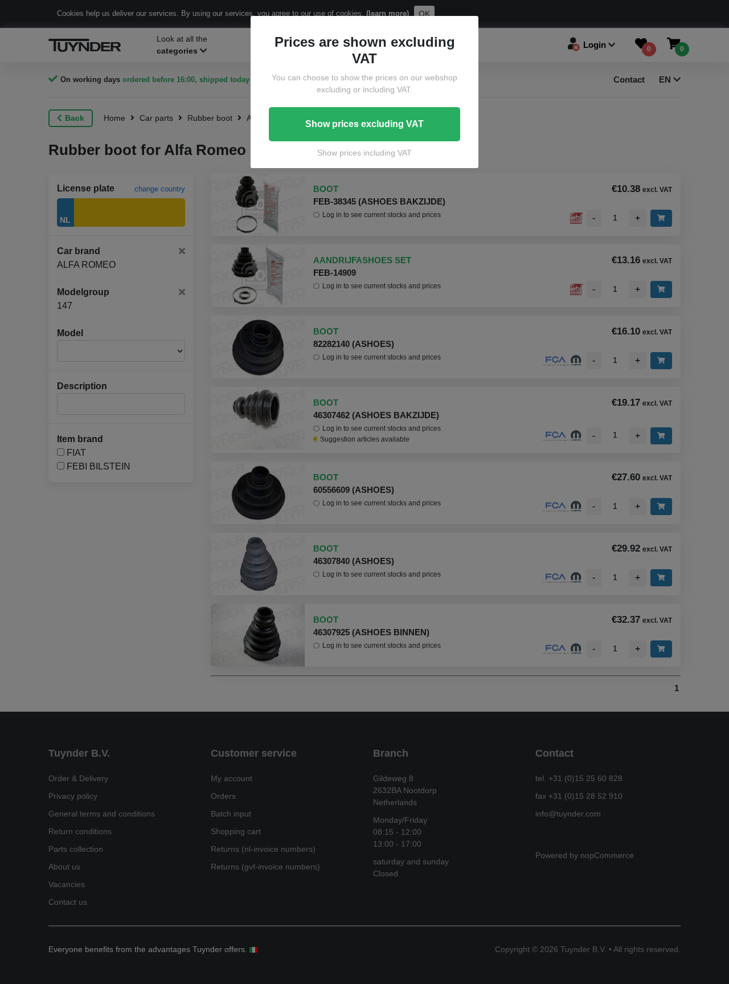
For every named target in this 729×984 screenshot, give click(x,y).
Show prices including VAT (364, 152)
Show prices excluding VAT (364, 124)
